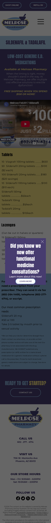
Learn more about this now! (25, 276)
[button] (42, 241)
